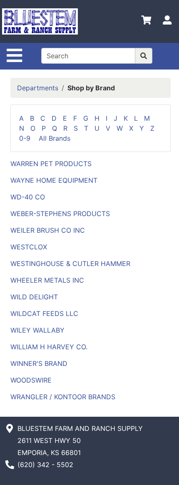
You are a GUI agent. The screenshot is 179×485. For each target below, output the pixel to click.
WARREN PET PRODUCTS (51, 163)
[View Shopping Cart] (146, 21)
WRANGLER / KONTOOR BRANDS (62, 397)
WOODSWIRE (31, 380)
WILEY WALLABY (37, 330)
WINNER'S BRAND (38, 363)
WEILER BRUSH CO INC (47, 230)
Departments (37, 88)
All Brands (54, 138)
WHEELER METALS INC (47, 280)
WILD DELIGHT (34, 297)
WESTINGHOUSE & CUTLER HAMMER (70, 263)
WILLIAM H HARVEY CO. (48, 347)
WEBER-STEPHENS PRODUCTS (60, 213)
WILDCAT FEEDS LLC (44, 313)
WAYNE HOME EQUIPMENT (53, 180)
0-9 (28, 138)
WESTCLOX (28, 247)
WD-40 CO (27, 197)
